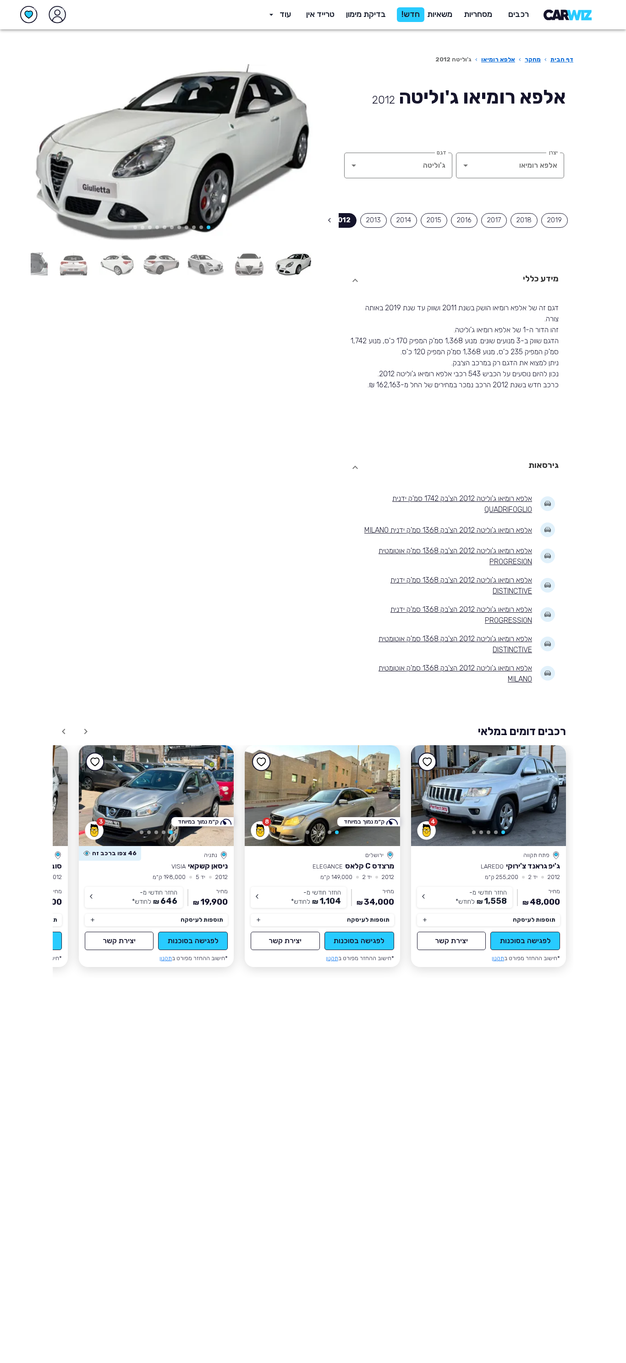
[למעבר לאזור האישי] (57, 14)
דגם (441, 152)
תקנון (498, 958)
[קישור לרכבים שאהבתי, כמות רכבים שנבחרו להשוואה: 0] (29, 14)
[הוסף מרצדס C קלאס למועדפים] (261, 762)
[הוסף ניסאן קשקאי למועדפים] (95, 762)
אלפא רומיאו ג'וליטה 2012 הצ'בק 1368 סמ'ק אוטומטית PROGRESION (455, 556)
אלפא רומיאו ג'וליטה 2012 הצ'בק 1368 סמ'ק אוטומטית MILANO (455, 673)
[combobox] (523, 165)
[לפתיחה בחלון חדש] (293, 264)
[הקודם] (292, 153)
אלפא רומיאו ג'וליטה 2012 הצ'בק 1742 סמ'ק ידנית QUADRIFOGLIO (462, 504)
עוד (285, 14)
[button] (366, 14)
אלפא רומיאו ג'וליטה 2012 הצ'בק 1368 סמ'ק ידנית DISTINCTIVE (461, 585)
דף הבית (561, 59)
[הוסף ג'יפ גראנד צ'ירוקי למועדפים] (427, 762)
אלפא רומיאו (498, 59)
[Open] (465, 165)
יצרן (553, 152)
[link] (488, 795)
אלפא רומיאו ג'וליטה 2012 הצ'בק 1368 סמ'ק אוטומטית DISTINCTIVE (455, 644)
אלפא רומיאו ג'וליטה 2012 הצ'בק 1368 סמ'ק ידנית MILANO (448, 530)
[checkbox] (554, 220)
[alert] (110, 853)
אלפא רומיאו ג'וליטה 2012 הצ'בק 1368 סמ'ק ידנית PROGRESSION (461, 615)
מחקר (533, 59)
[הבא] (50, 153)
